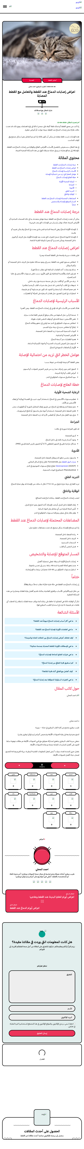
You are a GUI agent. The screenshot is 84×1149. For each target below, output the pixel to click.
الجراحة (71, 184)
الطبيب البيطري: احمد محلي (37, 87)
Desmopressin (62, 466)
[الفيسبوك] (50, 882)
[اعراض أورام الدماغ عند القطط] (42, 906)
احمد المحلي (42, 869)
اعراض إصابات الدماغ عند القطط (64, 167)
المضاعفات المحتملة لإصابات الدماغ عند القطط (59, 198)
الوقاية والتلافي (69, 194)
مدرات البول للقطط (69, 461)
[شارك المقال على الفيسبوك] (45, 113)
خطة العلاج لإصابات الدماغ (66, 177)
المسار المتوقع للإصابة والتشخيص (63, 201)
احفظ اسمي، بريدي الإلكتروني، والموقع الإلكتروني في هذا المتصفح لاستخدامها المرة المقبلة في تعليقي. (42, 1025)
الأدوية (71, 187)
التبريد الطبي (69, 191)
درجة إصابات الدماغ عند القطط (64, 164)
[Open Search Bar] (10, 6)
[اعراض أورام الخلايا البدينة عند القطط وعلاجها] (42, 895)
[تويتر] (46, 882)
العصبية (31, 80)
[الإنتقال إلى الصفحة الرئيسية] (63, 6)
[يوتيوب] (34, 882)
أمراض (41, 839)
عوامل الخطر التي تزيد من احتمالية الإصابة (61, 174)
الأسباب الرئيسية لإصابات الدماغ (64, 171)
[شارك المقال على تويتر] (42, 113)
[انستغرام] (38, 882)
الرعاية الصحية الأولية (66, 181)
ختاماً (74, 204)
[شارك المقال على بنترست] (38, 113)
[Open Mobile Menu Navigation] (5, 6)
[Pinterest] (42, 882)
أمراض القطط (52, 80)
